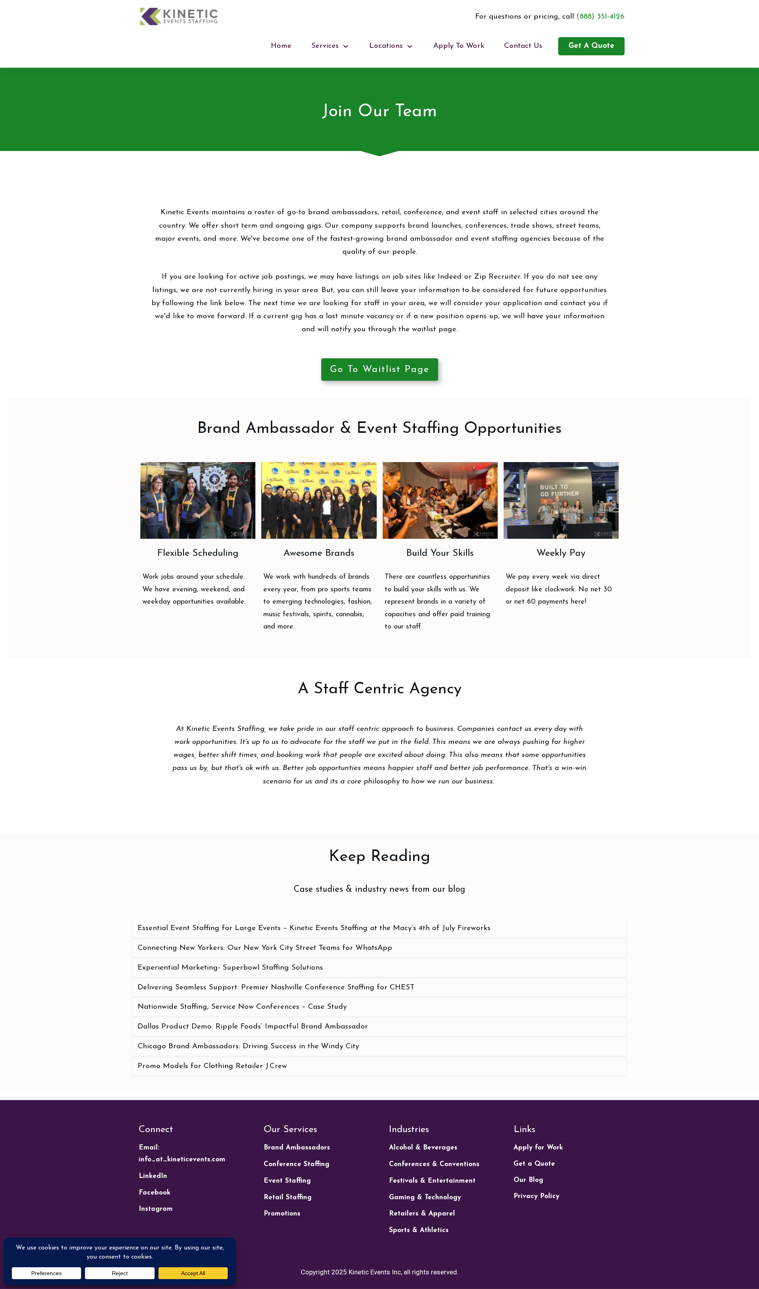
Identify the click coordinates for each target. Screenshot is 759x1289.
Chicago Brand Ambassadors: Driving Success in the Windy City (248, 1046)
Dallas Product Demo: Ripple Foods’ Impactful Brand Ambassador (253, 1026)
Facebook (154, 1192)
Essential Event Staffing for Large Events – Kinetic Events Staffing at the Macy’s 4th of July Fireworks (314, 928)
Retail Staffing (288, 1197)
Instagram (156, 1209)
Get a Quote (534, 1164)
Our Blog (528, 1180)
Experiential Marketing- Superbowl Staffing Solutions (230, 968)
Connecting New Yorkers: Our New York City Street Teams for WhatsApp (265, 948)
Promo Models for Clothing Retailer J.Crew (212, 1066)
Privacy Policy (536, 1196)
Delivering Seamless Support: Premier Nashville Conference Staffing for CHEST (276, 987)
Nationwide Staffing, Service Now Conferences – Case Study (242, 1007)
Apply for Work (538, 1147)
